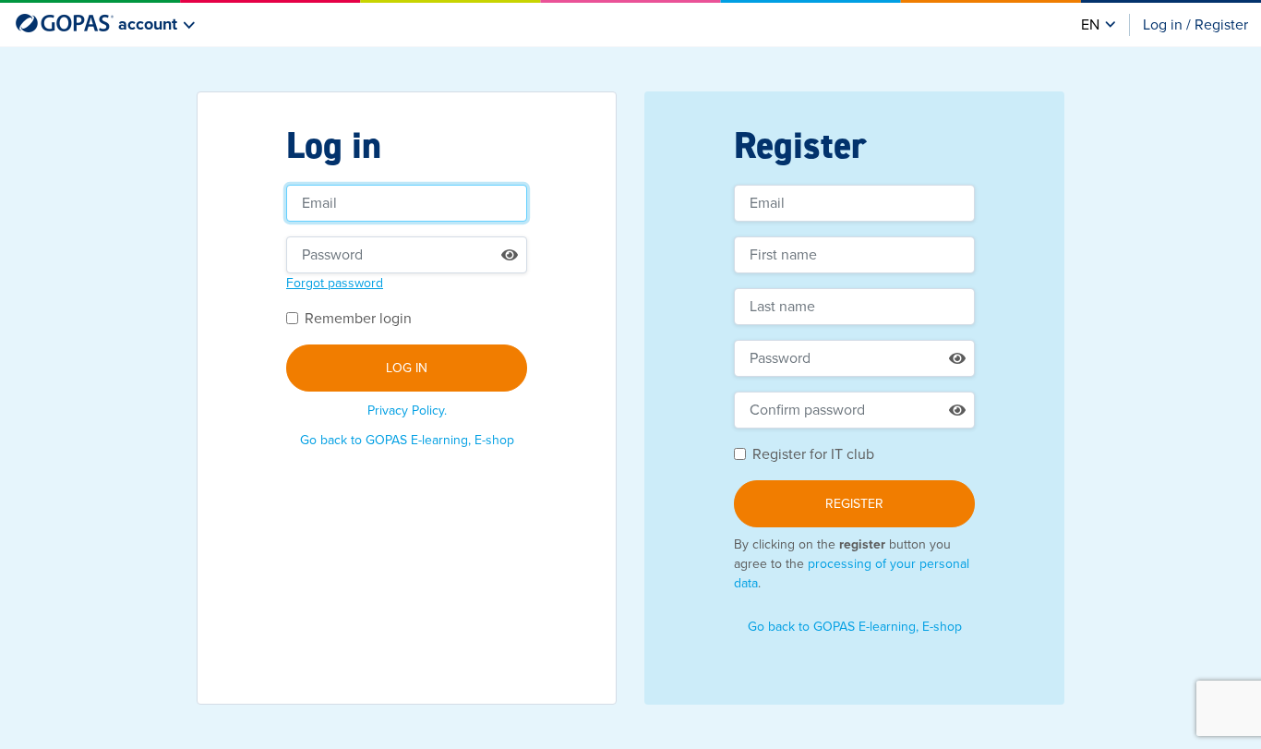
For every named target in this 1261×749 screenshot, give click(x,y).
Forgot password (334, 283)
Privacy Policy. (407, 410)
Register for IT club (813, 454)
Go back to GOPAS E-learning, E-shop (407, 440)
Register (854, 504)
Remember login (358, 318)
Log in (406, 368)
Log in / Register (1195, 25)
